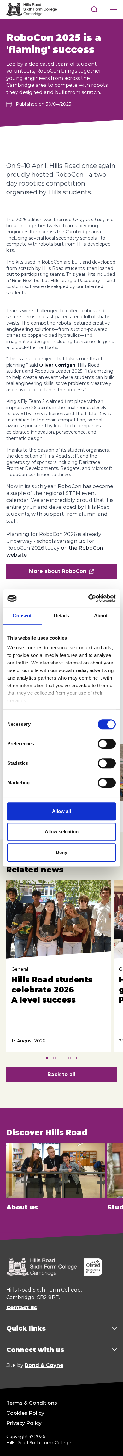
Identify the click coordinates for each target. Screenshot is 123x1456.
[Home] (31, 9)
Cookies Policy (25, 1413)
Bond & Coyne (44, 1365)
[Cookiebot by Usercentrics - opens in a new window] (88, 598)
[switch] (107, 744)
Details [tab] (61, 615)
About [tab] (101, 615)
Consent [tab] (22, 615)
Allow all (61, 811)
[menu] (113, 9)
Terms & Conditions (31, 1403)
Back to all (61, 1074)
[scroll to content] (92, 1443)
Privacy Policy (24, 1423)
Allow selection (62, 831)
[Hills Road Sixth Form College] (41, 1267)
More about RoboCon (57, 571)
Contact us (21, 1307)
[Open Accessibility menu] (110, 1443)
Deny (61, 852)
